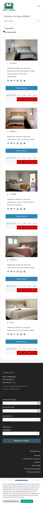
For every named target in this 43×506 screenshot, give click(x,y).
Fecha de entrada (9, 400)
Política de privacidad (32, 469)
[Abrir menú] (38, 6)
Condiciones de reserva (31, 459)
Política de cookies (33, 472)
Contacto (37, 462)
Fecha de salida (8, 407)
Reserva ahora (21, 88)
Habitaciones (7, 416)
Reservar (37, 455)
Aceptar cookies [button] (27, 501)
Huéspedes (7, 430)
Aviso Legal (36, 465)
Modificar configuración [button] (11, 501)
